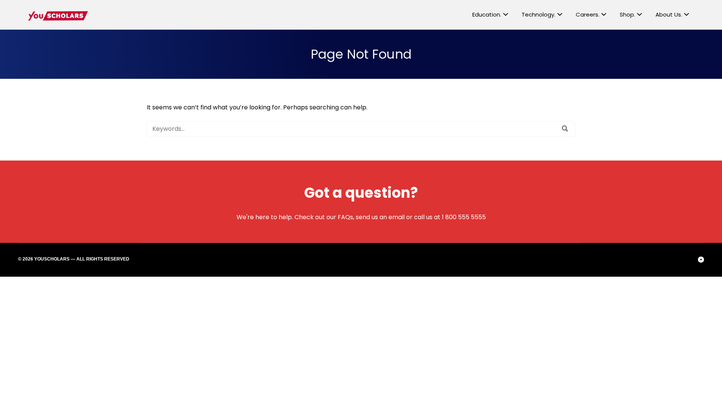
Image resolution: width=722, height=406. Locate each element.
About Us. (668, 14)
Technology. (538, 14)
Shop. (627, 14)
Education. (486, 14)
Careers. (587, 14)
